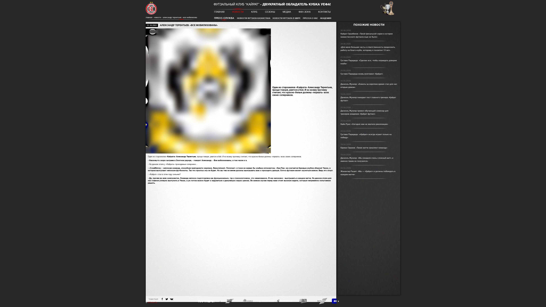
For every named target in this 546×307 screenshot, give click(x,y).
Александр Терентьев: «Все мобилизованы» (181, 17)
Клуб (254, 12)
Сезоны (270, 12)
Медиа (287, 12)
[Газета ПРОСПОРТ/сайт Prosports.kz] (284, 301)
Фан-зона (305, 12)
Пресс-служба (224, 18)
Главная (219, 12)
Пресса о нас (310, 18)
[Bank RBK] (229, 301)
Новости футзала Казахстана (253, 18)
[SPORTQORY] (321, 301)
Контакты (324, 12)
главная (149, 17)
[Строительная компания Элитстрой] (266, 301)
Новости (238, 12)
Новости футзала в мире (287, 18)
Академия (325, 18)
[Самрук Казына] (248, 301)
